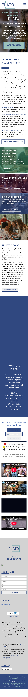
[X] (11, 559)
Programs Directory (15, 434)
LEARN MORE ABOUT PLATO (13, 142)
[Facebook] (8, 559)
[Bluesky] (14, 559)
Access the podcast (11, 209)
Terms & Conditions (15, 683)
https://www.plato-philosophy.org (11, 680)
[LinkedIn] (20, 559)
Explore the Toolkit (10, 289)
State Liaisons (15, 438)
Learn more (8, 169)
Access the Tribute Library (14, 188)
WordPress (17, 684)
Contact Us (6, 604)
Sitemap (23, 683)
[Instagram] (17, 559)
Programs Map (14, 430)
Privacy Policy (6, 683)
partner (5, 629)
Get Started (14, 45)
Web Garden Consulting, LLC (17, 686)
